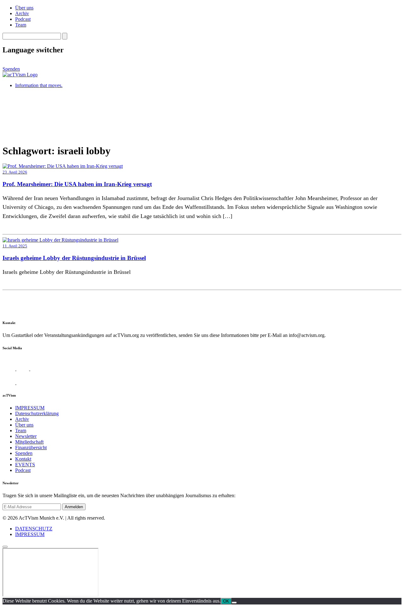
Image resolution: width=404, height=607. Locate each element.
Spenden (11, 69)
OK (226, 601)
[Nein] (234, 603)
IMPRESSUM (30, 407)
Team (20, 24)
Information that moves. (38, 85)
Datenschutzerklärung (37, 413)
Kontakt (23, 459)
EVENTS (25, 464)
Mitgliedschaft (29, 442)
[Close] (5, 547)
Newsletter (26, 436)
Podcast (23, 19)
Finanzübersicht (31, 447)
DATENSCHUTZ (33, 528)
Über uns (24, 7)
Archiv (22, 13)
